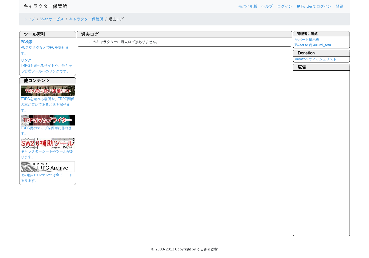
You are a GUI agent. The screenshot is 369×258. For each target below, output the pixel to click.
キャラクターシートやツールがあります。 (47, 154)
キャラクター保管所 (45, 6)
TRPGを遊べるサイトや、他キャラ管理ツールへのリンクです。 (46, 66)
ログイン (284, 6)
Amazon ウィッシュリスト (316, 59)
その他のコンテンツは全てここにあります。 (47, 178)
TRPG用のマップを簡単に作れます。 (46, 131)
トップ (29, 19)
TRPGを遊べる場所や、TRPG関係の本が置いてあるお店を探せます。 (47, 105)
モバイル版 (247, 6)
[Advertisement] (316, 153)
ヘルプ (267, 6)
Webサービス (52, 19)
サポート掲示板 (307, 39)
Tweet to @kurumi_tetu (313, 45)
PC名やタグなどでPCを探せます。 (45, 47)
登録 (339, 6)
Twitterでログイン (315, 6)
